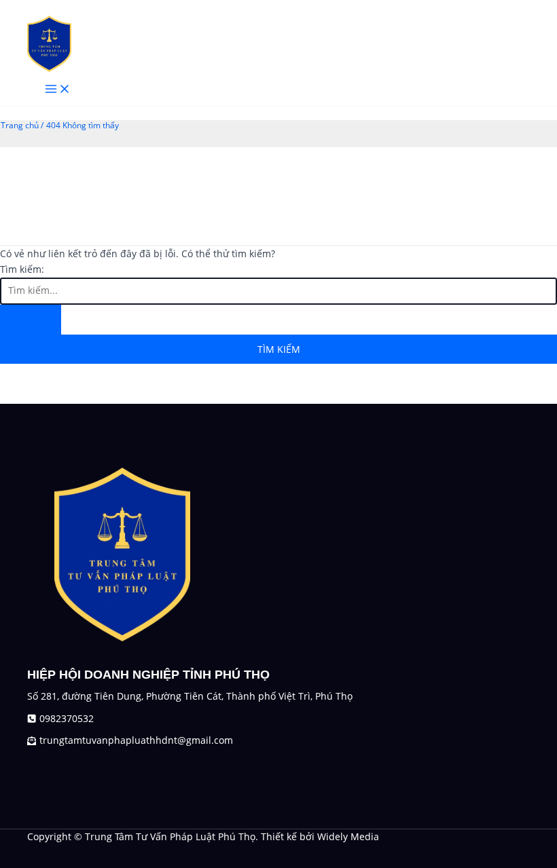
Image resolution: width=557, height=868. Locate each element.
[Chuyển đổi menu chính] (58, 89)
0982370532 (66, 718)
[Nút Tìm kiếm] (30, 320)
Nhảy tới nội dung (41, 7)
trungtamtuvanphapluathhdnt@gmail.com (136, 740)
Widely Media (348, 836)
